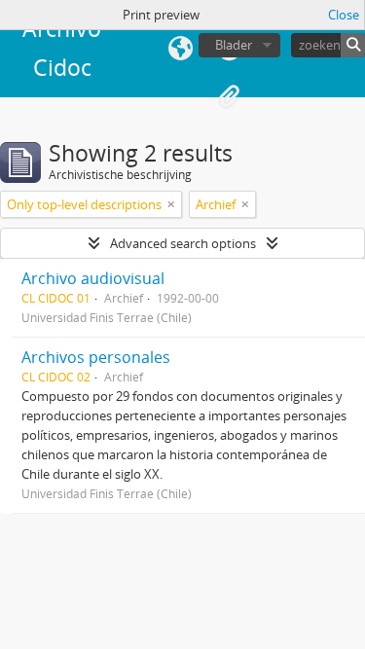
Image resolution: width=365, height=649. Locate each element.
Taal (180, 48)
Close (343, 14)
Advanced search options (183, 243)
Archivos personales (95, 357)
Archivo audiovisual (92, 278)
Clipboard (228, 97)
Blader (233, 45)
